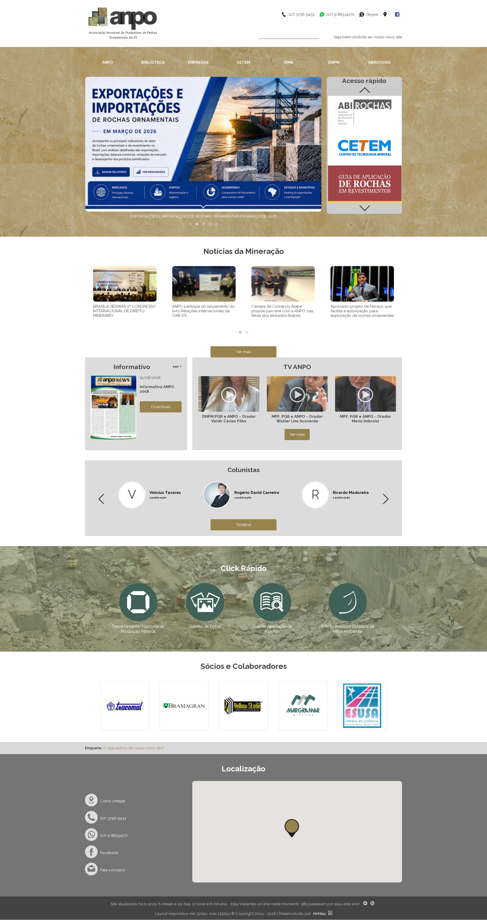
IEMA (288, 62)
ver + (177, 366)
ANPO (107, 62)
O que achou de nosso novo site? (133, 748)
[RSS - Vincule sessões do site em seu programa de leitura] (372, 904)
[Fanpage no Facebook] (398, 14)
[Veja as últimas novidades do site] (364, 904)
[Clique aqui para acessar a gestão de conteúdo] (329, 913)
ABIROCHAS (379, 62)
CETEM (243, 62)
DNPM (334, 62)
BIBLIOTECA (153, 62)
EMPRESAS (198, 62)
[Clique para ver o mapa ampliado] (389, 14)
